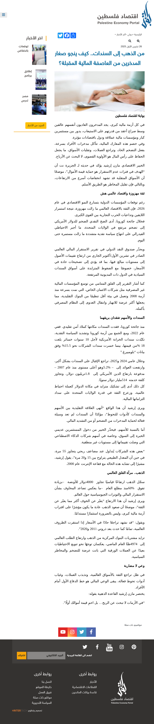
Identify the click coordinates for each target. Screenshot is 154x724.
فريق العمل (45, 692)
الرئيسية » (137, 34)
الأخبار (93, 682)
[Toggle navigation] (3, 15)
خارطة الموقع (44, 687)
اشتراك (21, 655)
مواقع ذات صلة (42, 698)
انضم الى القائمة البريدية (79, 655)
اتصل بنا (47, 682)
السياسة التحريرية (42, 703)
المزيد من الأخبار (36, 125)
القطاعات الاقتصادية (84, 687)
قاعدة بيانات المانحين (84, 692)
